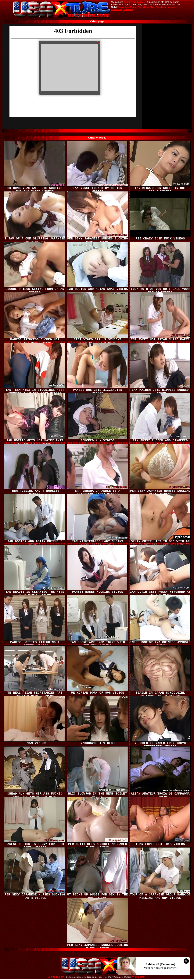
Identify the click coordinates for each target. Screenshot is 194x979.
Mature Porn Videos (139, 7)
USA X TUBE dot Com (134, 2)
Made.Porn (155, 7)
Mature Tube (123, 7)
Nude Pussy (128, 9)
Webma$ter (138, 977)
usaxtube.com (56, 977)
